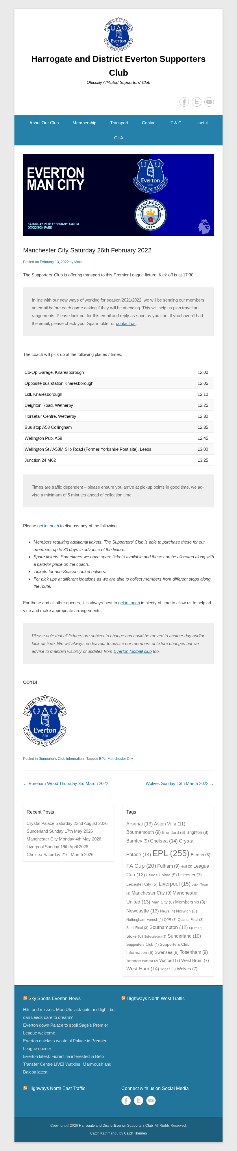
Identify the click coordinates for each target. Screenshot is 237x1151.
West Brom (195, 960)
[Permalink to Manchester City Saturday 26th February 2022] (118, 195)
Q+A (118, 137)
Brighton (197, 832)
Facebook (184, 102)
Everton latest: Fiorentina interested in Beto (63, 1056)
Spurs (195, 928)
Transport (119, 122)
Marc (78, 262)
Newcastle (142, 911)
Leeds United (161, 875)
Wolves (187, 969)
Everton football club (133, 651)
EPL (102, 759)
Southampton (168, 927)
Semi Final (137, 928)
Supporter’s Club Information (61, 759)
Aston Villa (169, 823)
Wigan (168, 969)
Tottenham (194, 952)
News (167, 911)
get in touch (48, 525)
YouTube (209, 102)
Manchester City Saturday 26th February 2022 (87, 250)
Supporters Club (142, 944)
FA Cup (141, 866)
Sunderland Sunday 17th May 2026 (60, 831)
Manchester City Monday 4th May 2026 (64, 838)
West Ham (142, 968)
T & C (176, 122)
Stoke (134, 936)
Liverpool (174, 884)
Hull (186, 866)
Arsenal (139, 824)
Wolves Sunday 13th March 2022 (180, 783)
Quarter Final (190, 920)
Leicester (190, 875)
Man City (162, 902)
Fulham (168, 866)
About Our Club (44, 122)
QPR (170, 920)
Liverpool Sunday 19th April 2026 (57, 846)
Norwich (186, 911)
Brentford (173, 832)
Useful (201, 122)
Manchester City (120, 759)
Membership (84, 122)
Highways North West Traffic (156, 998)
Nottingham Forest (144, 919)
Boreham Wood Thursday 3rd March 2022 (65, 783)
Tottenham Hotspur (142, 960)
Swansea (167, 952)
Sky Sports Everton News (54, 998)
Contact (149, 122)
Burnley (137, 840)
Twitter (196, 102)
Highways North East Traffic (56, 1088)
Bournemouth (143, 832)
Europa (200, 855)
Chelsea (164, 841)
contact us (126, 323)
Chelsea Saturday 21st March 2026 (60, 854)
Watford (169, 960)
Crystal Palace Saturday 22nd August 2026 (67, 823)
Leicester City (142, 884)
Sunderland (184, 935)
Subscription (155, 936)
